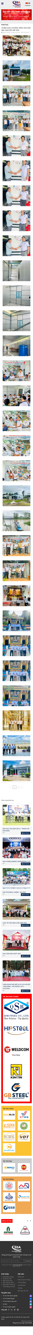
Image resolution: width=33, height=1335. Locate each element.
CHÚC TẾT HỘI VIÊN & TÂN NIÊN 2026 (15, 923)
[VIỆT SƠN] (9, 1126)
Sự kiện (5, 1304)
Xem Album (26, 833)
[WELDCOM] (16, 1051)
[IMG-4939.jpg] (16, 420)
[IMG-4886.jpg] (16, 145)
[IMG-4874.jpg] (16, 95)
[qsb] (16, 1009)
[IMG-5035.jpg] (16, 745)
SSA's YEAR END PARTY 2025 (12, 954)
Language (27, 5)
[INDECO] (9, 1167)
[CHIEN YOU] (24, 1126)
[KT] (16, 1071)
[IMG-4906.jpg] (16, 370)
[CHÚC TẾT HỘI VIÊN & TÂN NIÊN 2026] (16, 909)
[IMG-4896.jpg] (16, 270)
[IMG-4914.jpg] (16, 395)
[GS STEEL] (9, 1207)
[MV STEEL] (9, 1197)
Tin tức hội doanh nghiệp (10, 1295)
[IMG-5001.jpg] (16, 695)
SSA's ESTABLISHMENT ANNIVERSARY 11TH (16, 861)
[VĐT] (24, 1137)
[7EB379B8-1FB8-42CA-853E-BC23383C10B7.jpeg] (16, 45)
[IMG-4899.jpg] (16, 345)
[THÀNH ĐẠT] (24, 1197)
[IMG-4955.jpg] (16, 520)
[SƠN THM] (9, 1186)
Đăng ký (28, 1261)
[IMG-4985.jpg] (16, 595)
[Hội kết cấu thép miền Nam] (16, 4)
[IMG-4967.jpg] (16, 570)
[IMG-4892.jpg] (16, 220)
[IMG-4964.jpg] (16, 545)
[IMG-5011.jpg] (16, 720)
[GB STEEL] (16, 1091)
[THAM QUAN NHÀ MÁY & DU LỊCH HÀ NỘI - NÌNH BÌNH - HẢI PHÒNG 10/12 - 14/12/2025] (16, 970)
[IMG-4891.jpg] (16, 195)
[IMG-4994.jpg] (16, 645)
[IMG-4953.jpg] (16, 495)
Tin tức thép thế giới (8, 1298)
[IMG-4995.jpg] (16, 670)
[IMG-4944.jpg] (16, 445)
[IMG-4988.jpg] (16, 620)
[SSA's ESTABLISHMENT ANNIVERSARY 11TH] (16, 847)
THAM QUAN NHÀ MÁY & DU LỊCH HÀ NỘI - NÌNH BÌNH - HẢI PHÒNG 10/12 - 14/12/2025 (16, 986)
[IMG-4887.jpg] (16, 170)
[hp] (16, 1030)
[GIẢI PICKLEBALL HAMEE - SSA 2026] (16, 878)
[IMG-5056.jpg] (16, 770)
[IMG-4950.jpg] (16, 470)
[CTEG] (24, 1115)
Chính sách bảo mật (17, 1264)
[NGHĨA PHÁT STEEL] (24, 1186)
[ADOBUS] (9, 1115)
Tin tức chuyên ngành (9, 1307)
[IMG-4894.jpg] (16, 245)
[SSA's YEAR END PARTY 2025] (16, 940)
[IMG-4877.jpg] (16, 120)
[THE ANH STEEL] (9, 1148)
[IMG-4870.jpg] (16, 70)
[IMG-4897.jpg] (16, 295)
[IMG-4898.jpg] (16, 320)
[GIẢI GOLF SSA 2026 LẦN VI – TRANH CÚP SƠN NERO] (16, 815)
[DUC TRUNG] (9, 1137)
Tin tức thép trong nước (10, 1301)
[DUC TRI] (24, 1167)
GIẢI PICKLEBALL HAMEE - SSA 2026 (14, 892)
